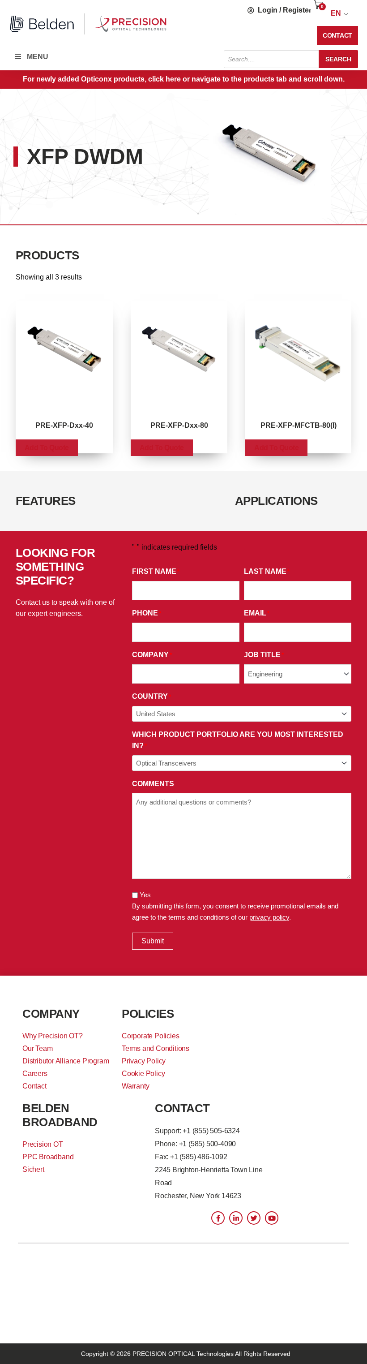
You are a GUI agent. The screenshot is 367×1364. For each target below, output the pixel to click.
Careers (34, 1073)
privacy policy (269, 917)
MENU (37, 56)
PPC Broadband (47, 1157)
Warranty (135, 1086)
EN (336, 13)
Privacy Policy (144, 1061)
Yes (145, 895)
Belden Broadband (60, 1115)
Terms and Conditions (155, 1048)
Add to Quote (47, 448)
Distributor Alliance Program (65, 1061)
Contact (34, 1086)
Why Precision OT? (52, 1036)
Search (338, 59)
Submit (152, 941)
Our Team (37, 1048)
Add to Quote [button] (276, 448)
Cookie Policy (143, 1073)
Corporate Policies (150, 1036)
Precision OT (42, 1144)
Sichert (33, 1169)
